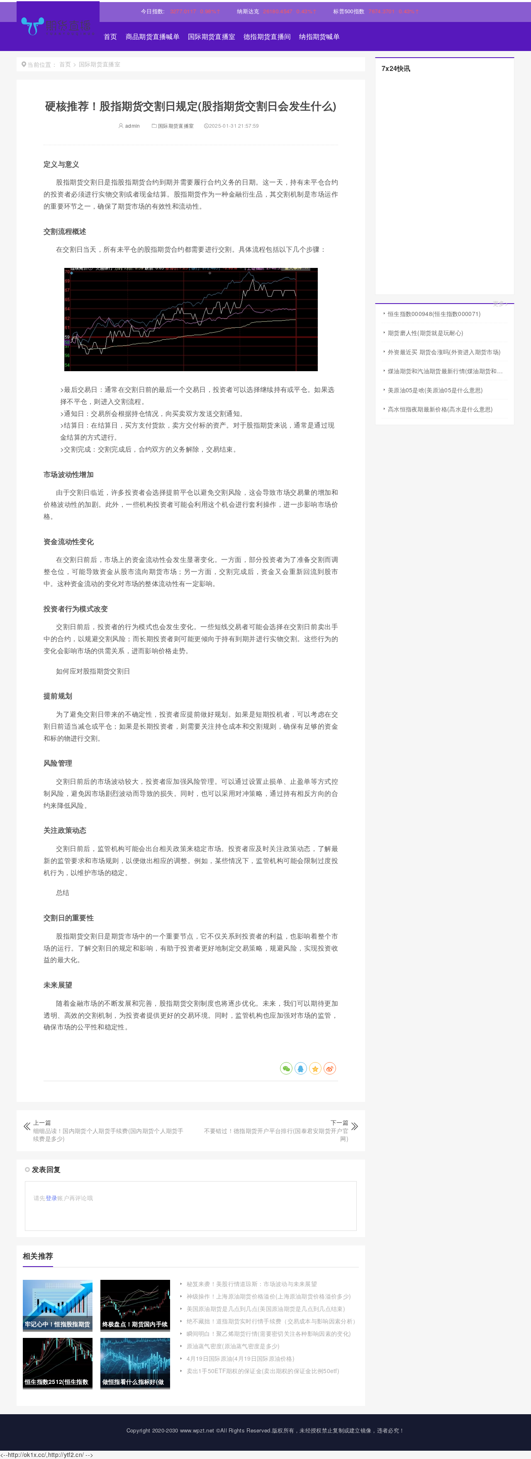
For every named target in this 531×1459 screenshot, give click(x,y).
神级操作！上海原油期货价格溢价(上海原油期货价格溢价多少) (269, 1296)
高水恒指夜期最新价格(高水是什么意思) (440, 409)
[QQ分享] (301, 1068)
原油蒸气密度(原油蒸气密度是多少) (233, 1346)
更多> (500, 303)
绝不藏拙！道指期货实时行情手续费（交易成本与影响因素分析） (273, 1321)
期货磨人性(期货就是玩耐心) (425, 332)
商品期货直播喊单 (153, 36)
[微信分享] (286, 1068)
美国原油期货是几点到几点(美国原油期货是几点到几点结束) (266, 1308)
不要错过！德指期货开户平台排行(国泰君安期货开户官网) (276, 1134)
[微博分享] (330, 1068)
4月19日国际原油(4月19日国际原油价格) (241, 1358)
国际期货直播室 (211, 36)
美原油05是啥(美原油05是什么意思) (435, 390)
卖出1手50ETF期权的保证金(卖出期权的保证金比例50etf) (263, 1371)
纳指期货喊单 (319, 36)
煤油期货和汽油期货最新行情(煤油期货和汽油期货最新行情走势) (448, 371)
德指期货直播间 (267, 36)
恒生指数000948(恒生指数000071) (434, 313)
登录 (52, 1198)
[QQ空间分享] (315, 1068)
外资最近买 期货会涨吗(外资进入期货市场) (444, 352)
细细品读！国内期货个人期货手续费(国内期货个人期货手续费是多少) (108, 1134)
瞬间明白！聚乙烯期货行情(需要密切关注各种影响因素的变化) (269, 1333)
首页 (110, 36)
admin (132, 125)
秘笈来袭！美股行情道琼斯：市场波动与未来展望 (252, 1283)
